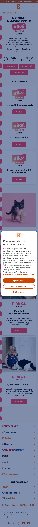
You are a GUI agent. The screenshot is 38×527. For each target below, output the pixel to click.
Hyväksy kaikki (19, 280)
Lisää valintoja (18, 292)
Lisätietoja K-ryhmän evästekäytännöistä (18, 274)
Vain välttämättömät (19, 286)
